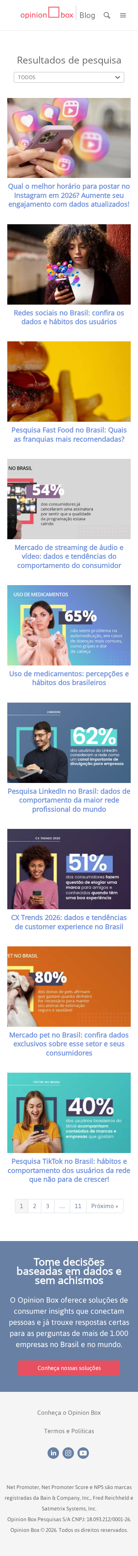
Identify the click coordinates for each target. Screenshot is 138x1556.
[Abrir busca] (108, 15)
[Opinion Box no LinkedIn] (55, 1452)
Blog (87, 15)
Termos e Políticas (69, 1430)
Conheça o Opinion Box (69, 1412)
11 (78, 1205)
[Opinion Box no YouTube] (84, 1452)
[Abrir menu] (123, 15)
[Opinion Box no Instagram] (69, 1452)
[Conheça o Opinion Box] (48, 15)
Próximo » (104, 1205)
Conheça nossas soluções (69, 1368)
